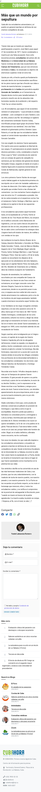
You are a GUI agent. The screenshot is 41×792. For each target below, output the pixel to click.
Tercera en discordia (16, 654)
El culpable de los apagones (21, 687)
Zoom (13, 728)
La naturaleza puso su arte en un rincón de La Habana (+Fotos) (23, 732)
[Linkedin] (11, 514)
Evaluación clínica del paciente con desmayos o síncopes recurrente (23, 720)
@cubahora (9, 780)
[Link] (18, 514)
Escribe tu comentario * (11, 571)
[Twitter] (7, 514)
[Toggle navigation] (38, 6)
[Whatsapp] (14, 514)
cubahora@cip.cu (12, 783)
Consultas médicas (19, 715)
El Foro (14, 684)
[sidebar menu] (2, 5)
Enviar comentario (11, 612)
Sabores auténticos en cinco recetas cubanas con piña (24, 698)
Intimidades (16, 706)
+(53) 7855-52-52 (11, 777)
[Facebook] (3, 514)
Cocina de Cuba (17, 693)
